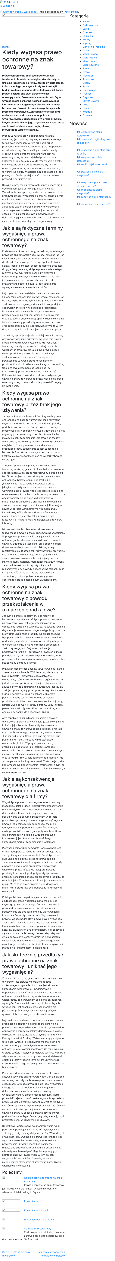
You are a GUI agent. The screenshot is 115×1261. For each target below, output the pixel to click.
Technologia (89, 90)
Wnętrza (87, 111)
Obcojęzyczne (91, 64)
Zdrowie (87, 115)
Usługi (86, 108)
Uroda (86, 104)
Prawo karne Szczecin (36, 1210)
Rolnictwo (88, 79)
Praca (86, 68)
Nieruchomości (91, 61)
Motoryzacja (90, 57)
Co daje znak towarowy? (38, 1228)
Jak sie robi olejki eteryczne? (93, 204)
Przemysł (88, 75)
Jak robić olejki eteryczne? (92, 164)
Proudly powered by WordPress (18, 11)
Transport (88, 93)
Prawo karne (31, 1201)
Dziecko (87, 32)
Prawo (86, 71)
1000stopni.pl (7, 5)
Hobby (86, 39)
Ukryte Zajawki (91, 100)
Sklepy (86, 82)
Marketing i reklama (94, 46)
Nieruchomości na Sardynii (39, 1219)
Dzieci (86, 28)
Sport (86, 86)
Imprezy (87, 43)
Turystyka (88, 97)
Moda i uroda (90, 53)
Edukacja (88, 35)
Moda (86, 50)
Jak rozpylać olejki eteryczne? (94, 196)
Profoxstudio (70, 11)
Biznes (6, 46)
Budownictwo (90, 25)
